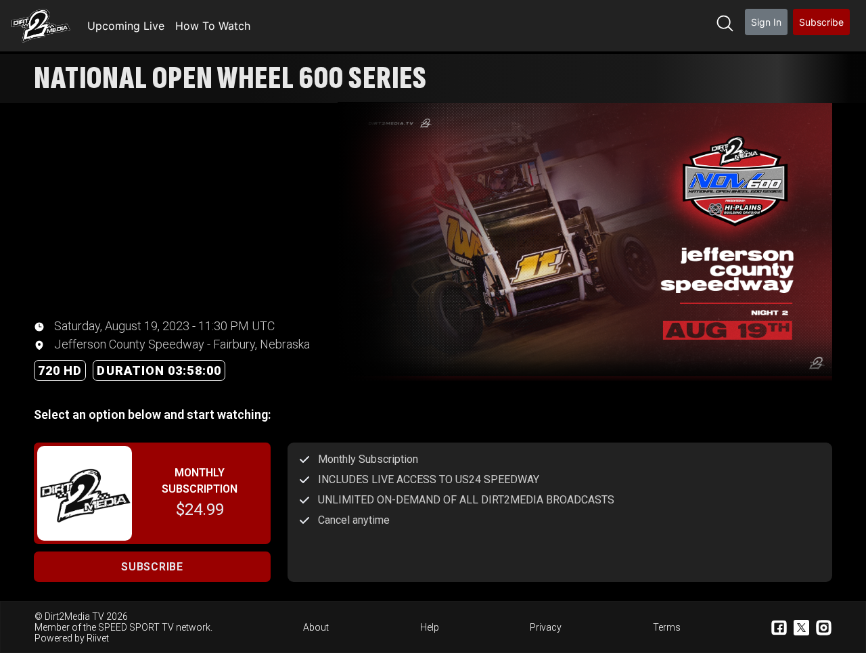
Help (429, 627)
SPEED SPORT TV (136, 627)
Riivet (98, 638)
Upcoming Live (125, 25)
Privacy (546, 627)
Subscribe (821, 22)
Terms (667, 627)
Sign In (766, 22)
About (316, 627)
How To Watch (212, 25)
